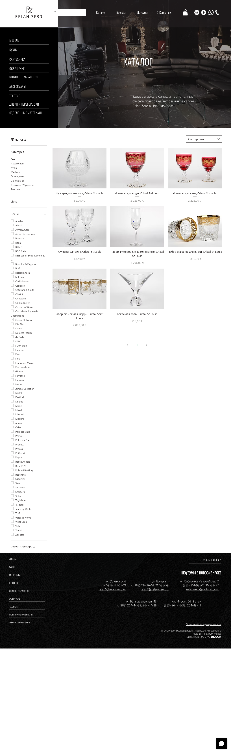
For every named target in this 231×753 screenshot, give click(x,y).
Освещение (17, 176)
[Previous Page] (128, 345)
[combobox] (204, 139)
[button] (185, 12)
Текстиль (15, 189)
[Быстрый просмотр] (79, 168)
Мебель (15, 172)
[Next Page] (146, 345)
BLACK (215, 636)
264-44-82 (134, 605)
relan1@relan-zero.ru (112, 589)
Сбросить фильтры (23, 546)
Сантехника (17, 180)
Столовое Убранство (22, 185)
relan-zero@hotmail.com (202, 589)
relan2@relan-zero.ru (155, 589)
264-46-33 (179, 605)
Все (13, 159)
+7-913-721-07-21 (114, 585)
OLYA (206, 636)
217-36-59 (162, 585)
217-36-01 (147, 585)
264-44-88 (150, 605)
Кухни (14, 167)
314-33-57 (212, 585)
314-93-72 (197, 585)
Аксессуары (17, 163)
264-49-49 (194, 605)
